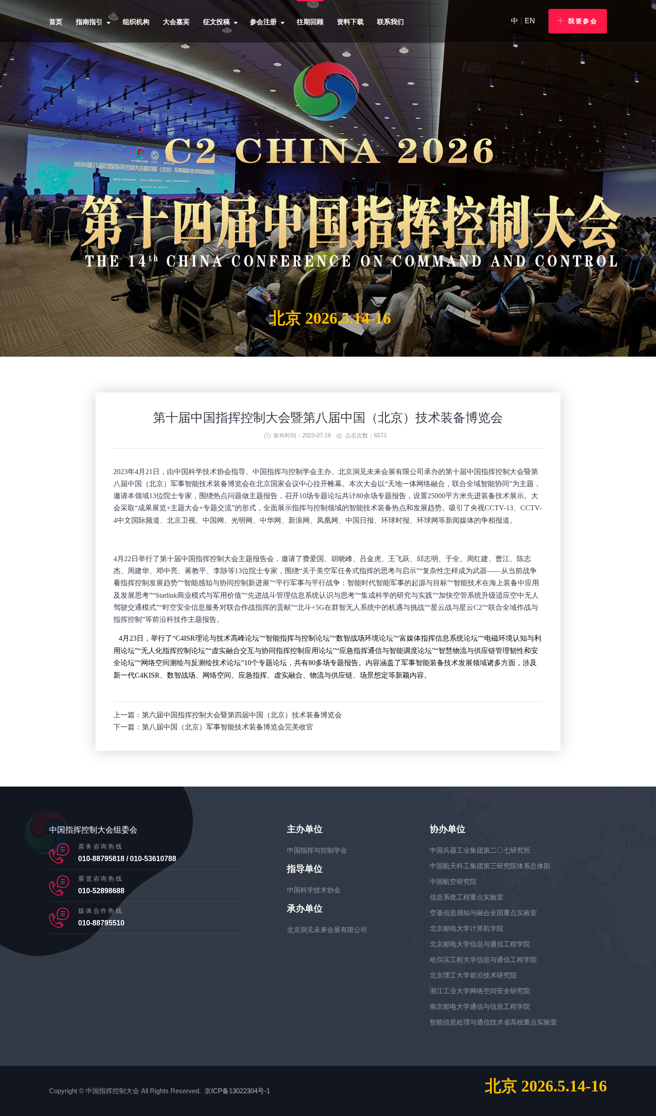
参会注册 (263, 21)
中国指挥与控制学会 (317, 850)
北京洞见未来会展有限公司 (327, 929)
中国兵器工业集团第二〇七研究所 (480, 850)
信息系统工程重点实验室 (466, 897)
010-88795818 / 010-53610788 (127, 858)
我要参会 (583, 21)
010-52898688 (101, 891)
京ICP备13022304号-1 (237, 1091)
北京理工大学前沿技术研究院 (473, 975)
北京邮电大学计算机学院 (466, 928)
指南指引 (89, 21)
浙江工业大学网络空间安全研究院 (480, 991)
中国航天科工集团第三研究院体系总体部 (490, 866)
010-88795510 (101, 923)
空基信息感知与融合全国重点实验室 (483, 912)
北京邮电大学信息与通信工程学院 (480, 944)
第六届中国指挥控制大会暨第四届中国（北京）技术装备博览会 (242, 715)
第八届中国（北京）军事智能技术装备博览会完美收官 (227, 727)
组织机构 (136, 21)
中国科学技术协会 (313, 890)
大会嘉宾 (176, 21)
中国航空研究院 (453, 881)
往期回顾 (310, 21)
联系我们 (390, 21)
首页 (55, 21)
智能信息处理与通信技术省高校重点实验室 (493, 1022)
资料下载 (350, 21)
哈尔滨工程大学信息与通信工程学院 (483, 959)
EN (530, 21)
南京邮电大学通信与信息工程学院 (480, 1006)
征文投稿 (216, 21)
